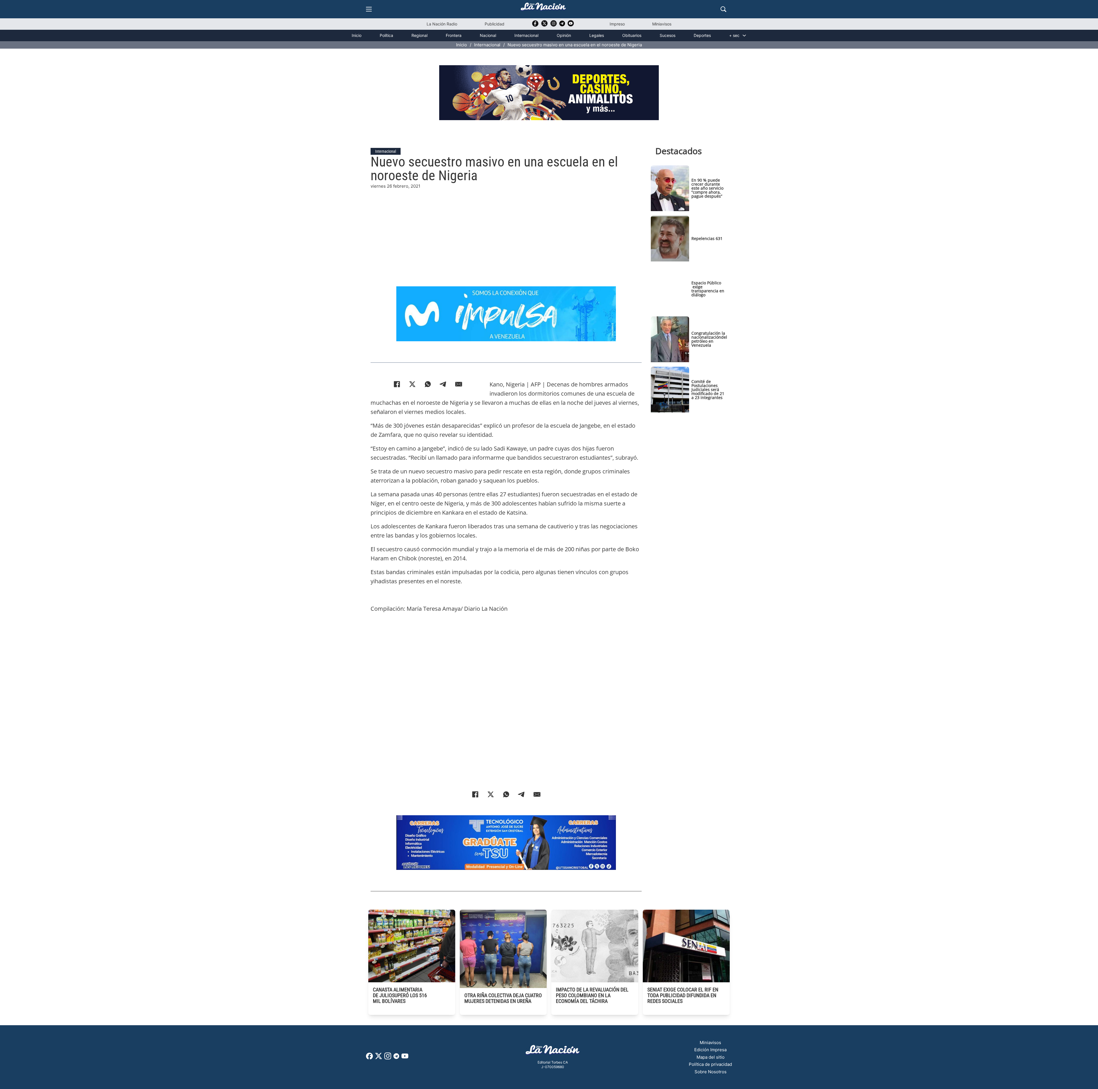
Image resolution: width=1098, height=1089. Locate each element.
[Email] (458, 384)
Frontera (454, 35)
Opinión (564, 35)
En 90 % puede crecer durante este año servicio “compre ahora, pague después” (707, 188)
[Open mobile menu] (369, 9)
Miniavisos (661, 23)
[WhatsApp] (427, 384)
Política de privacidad (710, 1064)
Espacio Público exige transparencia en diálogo (707, 288)
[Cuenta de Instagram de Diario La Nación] (387, 1058)
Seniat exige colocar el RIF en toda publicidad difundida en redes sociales (682, 995)
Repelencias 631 (707, 238)
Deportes (702, 35)
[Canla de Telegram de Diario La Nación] (396, 1057)
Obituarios (631, 35)
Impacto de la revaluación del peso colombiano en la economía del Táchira (592, 995)
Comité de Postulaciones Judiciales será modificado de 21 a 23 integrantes (707, 389)
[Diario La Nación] (543, 8)
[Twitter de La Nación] (544, 25)
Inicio (356, 35)
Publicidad (494, 23)
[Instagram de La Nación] (553, 25)
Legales (596, 35)
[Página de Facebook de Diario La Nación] (369, 1057)
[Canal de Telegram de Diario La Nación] (562, 25)
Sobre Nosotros (711, 1071)
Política (386, 35)
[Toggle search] (723, 9)
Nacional (488, 35)
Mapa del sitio (711, 1057)
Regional (419, 35)
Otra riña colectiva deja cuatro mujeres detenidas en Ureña (503, 998)
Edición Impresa (710, 1049)
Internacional (526, 35)
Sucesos (667, 35)
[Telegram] (443, 384)
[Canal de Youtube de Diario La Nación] (570, 25)
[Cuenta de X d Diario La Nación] (378, 1058)
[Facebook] (397, 384)
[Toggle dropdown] (744, 35)
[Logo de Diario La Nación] (552, 1051)
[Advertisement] (506, 230)
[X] (412, 384)
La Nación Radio (442, 23)
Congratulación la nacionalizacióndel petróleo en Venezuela (709, 339)
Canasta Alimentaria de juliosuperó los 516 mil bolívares (400, 995)
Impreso (617, 23)
